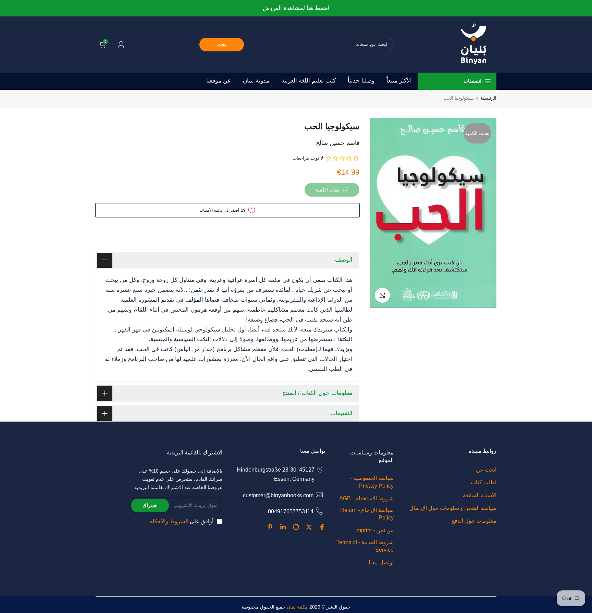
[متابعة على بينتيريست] (270, 527)
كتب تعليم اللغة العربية (308, 80)
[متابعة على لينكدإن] (283, 527)
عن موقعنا (218, 80)
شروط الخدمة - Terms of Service (365, 546)
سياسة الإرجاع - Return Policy (367, 514)
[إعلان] (296, 8)
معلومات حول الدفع (474, 521)
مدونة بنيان (256, 80)
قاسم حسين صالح (337, 143)
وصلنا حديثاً (361, 80)
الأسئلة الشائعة (479, 495)
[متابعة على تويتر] (309, 527)
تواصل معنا (381, 562)
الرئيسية (488, 98)
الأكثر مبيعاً (399, 80)
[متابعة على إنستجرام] (296, 527)
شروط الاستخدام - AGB (366, 498)
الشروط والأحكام (168, 521)
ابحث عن (486, 470)
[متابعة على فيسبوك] (322, 527)
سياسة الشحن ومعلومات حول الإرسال (452, 508)
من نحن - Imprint (374, 530)
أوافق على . (180, 521)
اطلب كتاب (483, 482)
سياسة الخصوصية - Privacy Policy (372, 481)
